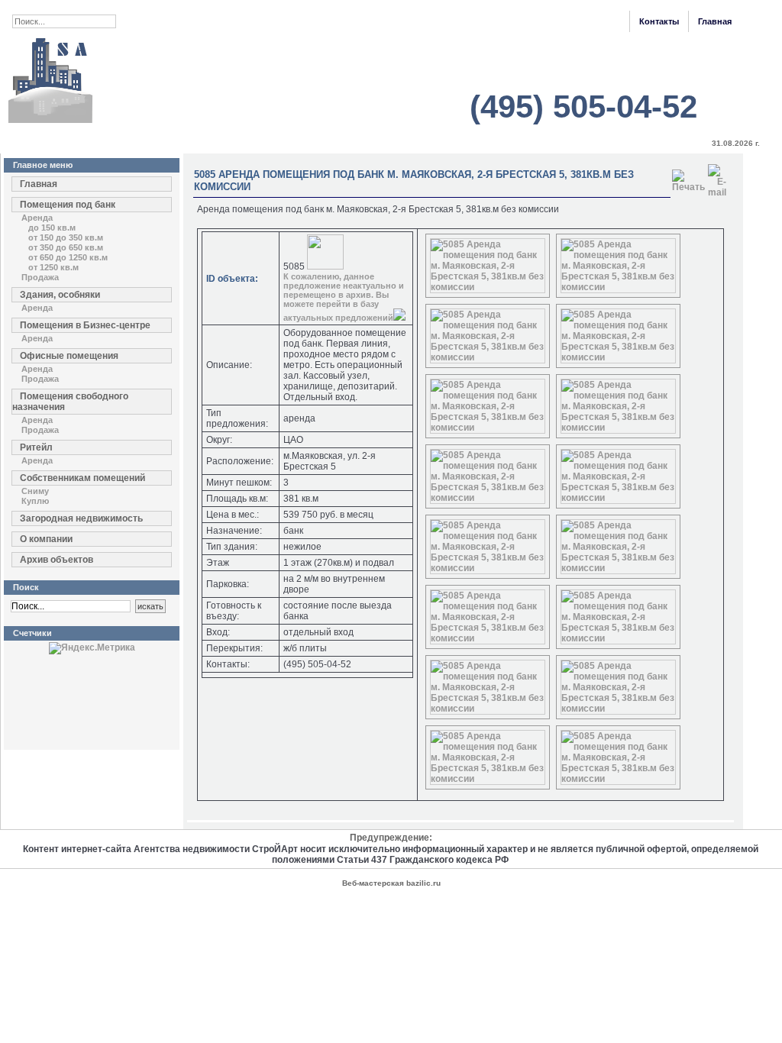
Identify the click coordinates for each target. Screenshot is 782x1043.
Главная (715, 21)
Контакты (659, 21)
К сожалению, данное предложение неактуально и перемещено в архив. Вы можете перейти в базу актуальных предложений (343, 297)
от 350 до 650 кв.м (65, 247)
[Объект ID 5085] (487, 287)
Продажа (40, 277)
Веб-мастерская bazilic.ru (391, 883)
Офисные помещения (69, 355)
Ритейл (36, 447)
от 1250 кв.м (53, 267)
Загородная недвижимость (81, 518)
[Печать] (688, 177)
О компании (46, 539)
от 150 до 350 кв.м (65, 237)
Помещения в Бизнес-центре (85, 325)
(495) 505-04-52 (583, 106)
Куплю (35, 500)
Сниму (35, 491)
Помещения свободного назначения (70, 401)
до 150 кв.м (52, 227)
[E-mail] (717, 177)
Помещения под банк (67, 204)
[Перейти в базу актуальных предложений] (399, 317)
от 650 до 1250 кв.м (68, 257)
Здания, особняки (60, 294)
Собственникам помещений (82, 478)
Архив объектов (56, 559)
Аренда (37, 217)
